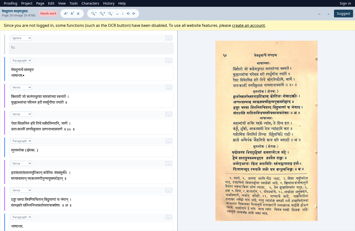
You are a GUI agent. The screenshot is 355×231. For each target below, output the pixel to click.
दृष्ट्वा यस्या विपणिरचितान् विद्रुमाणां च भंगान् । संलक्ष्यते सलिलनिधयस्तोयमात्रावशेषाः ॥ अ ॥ (41, 203)
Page (40, 3)
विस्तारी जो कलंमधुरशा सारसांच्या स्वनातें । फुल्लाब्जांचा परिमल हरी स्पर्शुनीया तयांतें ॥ (40, 100)
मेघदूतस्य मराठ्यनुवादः (15, 11)
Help (122, 3)
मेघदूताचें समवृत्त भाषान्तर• (22, 73)
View (62, 3)
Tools (74, 3)
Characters (90, 3)
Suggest (343, 13)
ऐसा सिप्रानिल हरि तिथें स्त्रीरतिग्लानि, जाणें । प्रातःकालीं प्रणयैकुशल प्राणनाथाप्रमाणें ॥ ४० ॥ (43, 126)
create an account (248, 25)
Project (26, 3)
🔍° (102, 13)
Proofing (10, 3)
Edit (51, 3)
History (108, 3)
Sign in (345, 3)
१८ (13, 48)
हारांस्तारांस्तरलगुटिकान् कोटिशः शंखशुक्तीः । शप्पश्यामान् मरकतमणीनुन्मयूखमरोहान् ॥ (40, 176)
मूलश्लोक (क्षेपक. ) (24, 150)
